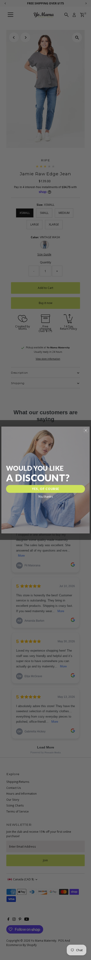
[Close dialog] (85, 430)
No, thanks (45, 496)
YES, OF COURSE (45, 489)
